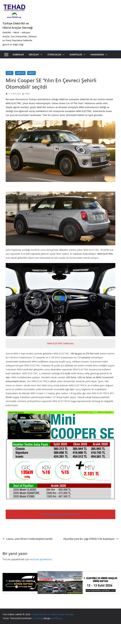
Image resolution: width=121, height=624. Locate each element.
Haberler (18, 54)
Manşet (31, 73)
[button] (41, 54)
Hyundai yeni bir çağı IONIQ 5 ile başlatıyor (89, 539)
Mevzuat (34, 54)
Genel (9, 73)
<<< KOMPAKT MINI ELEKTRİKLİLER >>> (60, 514)
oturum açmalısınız (41, 559)
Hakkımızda (97, 54)
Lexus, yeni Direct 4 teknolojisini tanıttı (29, 539)
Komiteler (76, 54)
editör (27, 93)
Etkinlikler (54, 54)
